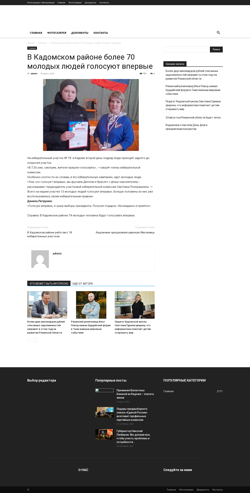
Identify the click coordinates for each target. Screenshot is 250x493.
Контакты (104, 2)
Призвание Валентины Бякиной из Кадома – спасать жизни (135, 394)
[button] (218, 33)
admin (34, 73)
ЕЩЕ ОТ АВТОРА (83, 283)
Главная (61, 2)
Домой (30, 42)
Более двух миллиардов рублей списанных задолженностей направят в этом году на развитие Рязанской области (192, 74)
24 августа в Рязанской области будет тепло (193, 117)
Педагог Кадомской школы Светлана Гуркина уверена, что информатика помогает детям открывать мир (193, 105)
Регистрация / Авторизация (40, 2)
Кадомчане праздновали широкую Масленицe (125, 232)
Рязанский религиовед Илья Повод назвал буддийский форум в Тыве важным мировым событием (193, 90)
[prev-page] (29, 340)
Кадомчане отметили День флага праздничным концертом (186, 127)
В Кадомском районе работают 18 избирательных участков (49, 234)
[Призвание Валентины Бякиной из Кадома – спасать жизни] (104, 393)
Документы (90, 2)
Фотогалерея (75, 2)
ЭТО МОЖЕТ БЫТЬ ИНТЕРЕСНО (48, 283)
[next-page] (35, 340)
